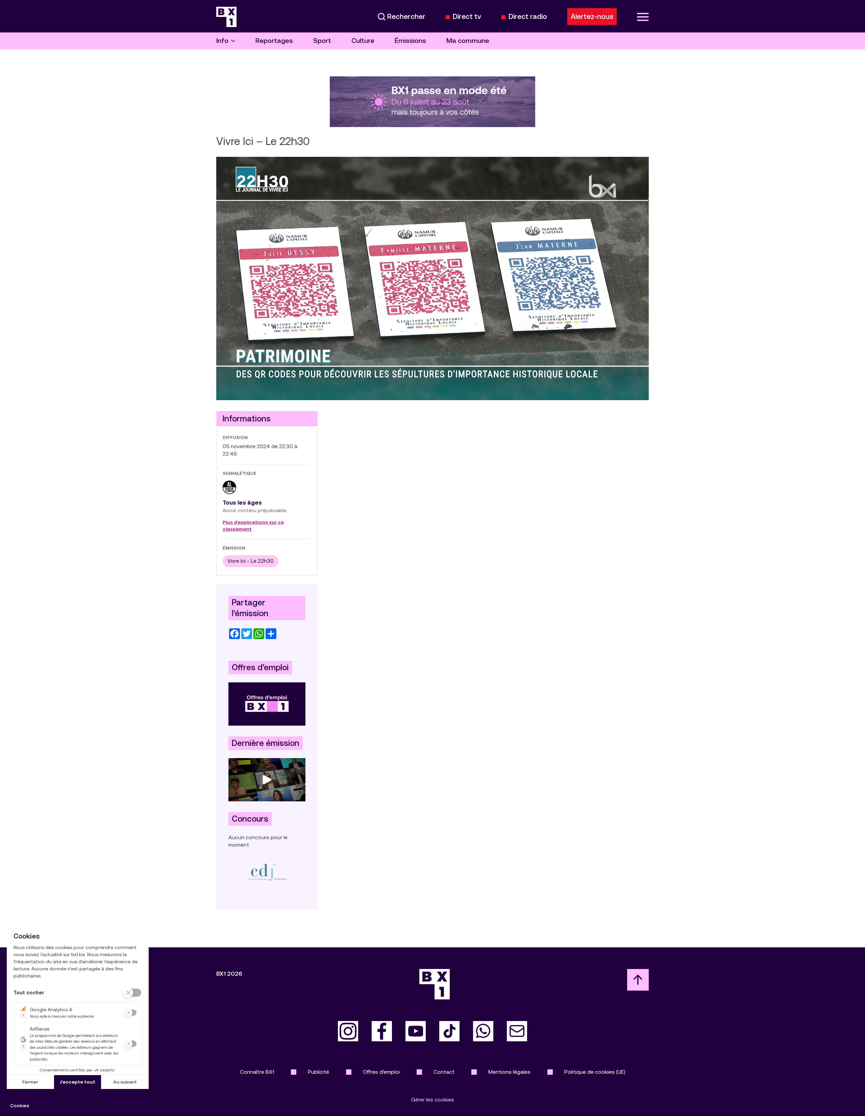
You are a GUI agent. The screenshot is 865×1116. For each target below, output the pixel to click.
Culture (362, 41)
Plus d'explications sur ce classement (253, 526)
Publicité (318, 1072)
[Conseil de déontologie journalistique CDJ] (267, 872)
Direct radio (528, 17)
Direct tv (467, 17)
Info (222, 41)
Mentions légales (509, 1072)
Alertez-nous (592, 16)
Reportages (274, 41)
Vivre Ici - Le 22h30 (250, 561)
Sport (322, 41)
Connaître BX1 (257, 1072)
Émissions (410, 41)
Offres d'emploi (381, 1072)
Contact (444, 1072)
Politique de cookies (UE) (594, 1072)
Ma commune (467, 41)
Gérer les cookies (432, 1099)
